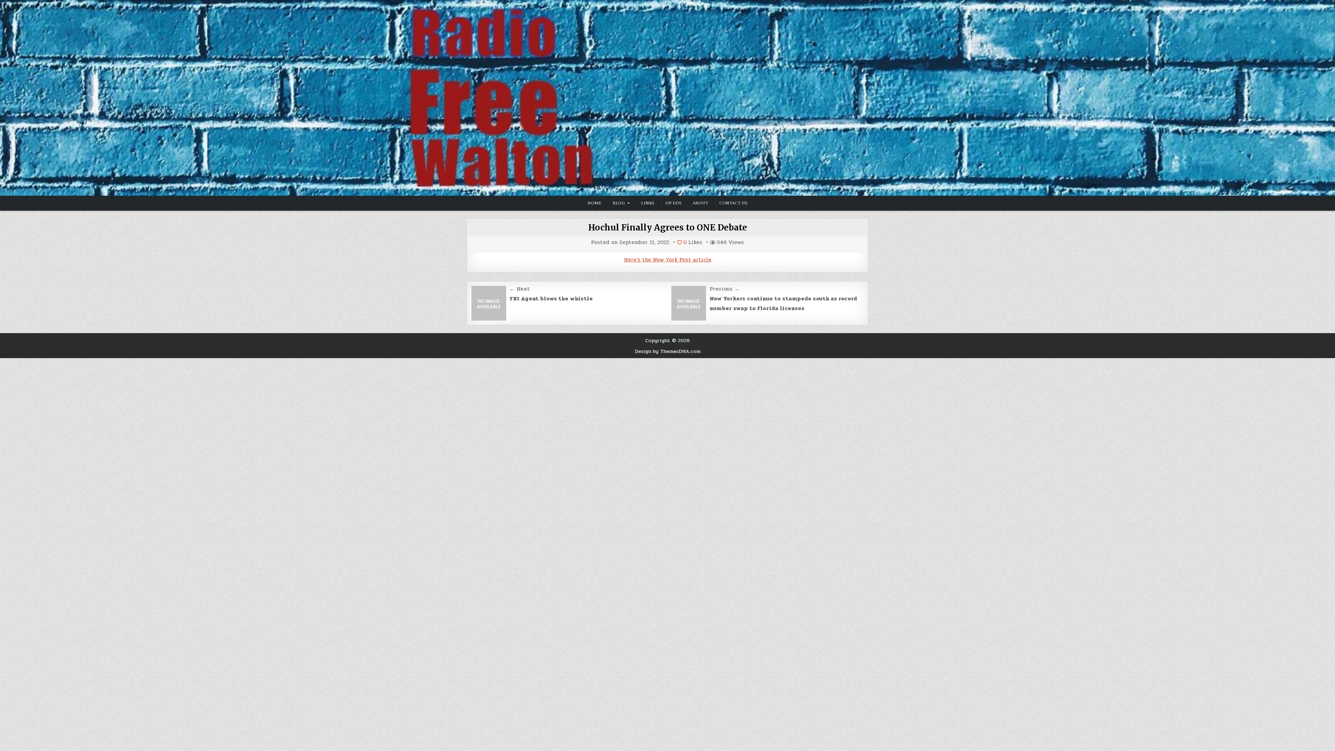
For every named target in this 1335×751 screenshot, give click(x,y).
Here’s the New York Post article (667, 260)
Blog (619, 203)
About (700, 203)
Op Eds (673, 203)
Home (594, 203)
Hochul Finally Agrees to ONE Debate (667, 227)
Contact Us (733, 203)
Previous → (724, 289)
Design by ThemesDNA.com (668, 351)
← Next (520, 289)
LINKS (647, 203)
